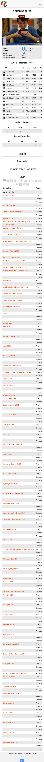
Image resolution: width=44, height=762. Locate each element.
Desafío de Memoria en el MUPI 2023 (15, 287)
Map (22, 176)
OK (22, 760)
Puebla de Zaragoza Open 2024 (14, 261)
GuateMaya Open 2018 (11, 405)
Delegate (21, 16)
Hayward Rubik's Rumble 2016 (13, 592)
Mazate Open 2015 (9, 687)
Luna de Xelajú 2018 (10, 415)
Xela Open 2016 (8, 605)
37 (34, 131)
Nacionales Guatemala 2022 (13, 294)
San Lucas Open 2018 (10, 474)
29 (20, 131)
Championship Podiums (22, 169)
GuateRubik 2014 (9, 732)
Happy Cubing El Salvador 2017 (14, 513)
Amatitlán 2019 (8, 379)
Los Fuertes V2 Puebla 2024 (12, 235)
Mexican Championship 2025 (13, 212)
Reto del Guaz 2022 (9, 323)
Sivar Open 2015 (8, 634)
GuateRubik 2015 (9, 677)
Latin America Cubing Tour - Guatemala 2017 (18, 549)
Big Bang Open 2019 (10, 395)
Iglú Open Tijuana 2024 (11, 251)
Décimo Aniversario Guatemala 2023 (15, 271)
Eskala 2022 (7, 313)
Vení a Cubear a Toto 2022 (12, 307)
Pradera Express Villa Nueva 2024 (14, 267)
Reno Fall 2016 (8, 582)
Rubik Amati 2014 (9, 723)
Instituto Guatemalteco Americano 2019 (17, 372)
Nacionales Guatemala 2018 (13, 464)
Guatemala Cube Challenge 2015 (14, 654)
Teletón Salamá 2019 (10, 385)
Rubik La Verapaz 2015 (11, 644)
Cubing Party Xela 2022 (11, 336)
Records (22, 161)
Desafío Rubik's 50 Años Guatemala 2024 (17, 241)
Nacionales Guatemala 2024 (13, 228)
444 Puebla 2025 (9, 225)
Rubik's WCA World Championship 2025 (16, 221)
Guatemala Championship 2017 (14, 520)
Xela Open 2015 (8, 664)
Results (22, 153)
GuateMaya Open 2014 (11, 693)
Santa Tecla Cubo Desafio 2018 (13, 493)
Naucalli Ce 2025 (8, 218)
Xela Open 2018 (8, 425)
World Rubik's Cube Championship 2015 (16, 673)
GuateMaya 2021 (9, 356)
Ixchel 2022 (7, 346)
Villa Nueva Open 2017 (11, 559)
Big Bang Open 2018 (10, 484)
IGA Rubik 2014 (8, 713)
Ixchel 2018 (7, 454)
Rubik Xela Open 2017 (10, 529)
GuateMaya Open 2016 (11, 569)
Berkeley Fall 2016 (9, 578)
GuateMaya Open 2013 (11, 742)
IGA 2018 (6, 434)
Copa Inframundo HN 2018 (12, 444)
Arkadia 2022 (7, 326)
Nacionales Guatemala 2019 (13, 366)
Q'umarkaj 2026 (8, 195)
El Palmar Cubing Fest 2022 (12, 300)
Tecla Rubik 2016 (9, 595)
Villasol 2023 (7, 280)
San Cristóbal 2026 (9, 205)
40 (8, 131)
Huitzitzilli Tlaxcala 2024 (11, 258)
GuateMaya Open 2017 (11, 503)
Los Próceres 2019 (9, 398)
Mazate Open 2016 (9, 624)
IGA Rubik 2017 (8, 539)
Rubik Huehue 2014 (9, 703)
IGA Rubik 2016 (8, 615)
